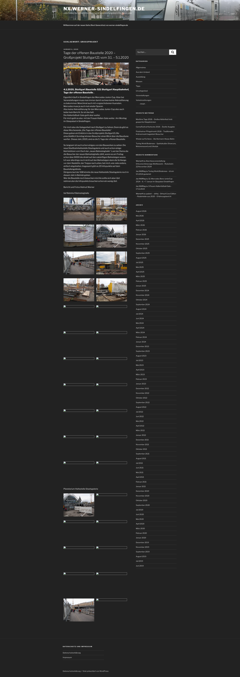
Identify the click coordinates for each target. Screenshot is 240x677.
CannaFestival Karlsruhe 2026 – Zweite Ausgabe (155, 127)
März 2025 (140, 276)
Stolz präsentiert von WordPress (95, 671)
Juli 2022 (139, 412)
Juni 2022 (140, 416)
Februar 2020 (141, 533)
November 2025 (142, 244)
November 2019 (142, 547)
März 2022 (140, 430)
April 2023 (140, 370)
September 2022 (143, 402)
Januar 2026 (141, 234)
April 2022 (140, 426)
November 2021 (142, 444)
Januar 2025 (141, 286)
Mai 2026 (140, 216)
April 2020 (140, 524)
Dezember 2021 (142, 440)
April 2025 (140, 272)
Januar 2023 (141, 384)
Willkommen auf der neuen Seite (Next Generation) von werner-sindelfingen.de (95, 25)
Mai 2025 (140, 267)
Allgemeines (141, 67)
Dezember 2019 (142, 542)
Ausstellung (140, 77)
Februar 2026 (141, 230)
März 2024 (140, 332)
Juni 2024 (140, 318)
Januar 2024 (141, 342)
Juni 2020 (140, 514)
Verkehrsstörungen (143, 100)
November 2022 (142, 393)
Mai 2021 (139, 472)
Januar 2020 (141, 538)
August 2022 (141, 407)
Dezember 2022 (142, 388)
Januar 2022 (141, 435)
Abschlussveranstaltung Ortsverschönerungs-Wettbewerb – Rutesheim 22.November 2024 (154, 164)
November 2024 (142, 295)
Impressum (67, 657)
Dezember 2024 (142, 290)
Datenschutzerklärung (72, 653)
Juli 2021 (139, 463)
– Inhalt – (142, 104)
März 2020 (140, 528)
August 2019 (141, 556)
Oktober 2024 (141, 300)
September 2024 (143, 304)
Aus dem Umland (143, 72)
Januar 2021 (141, 486)
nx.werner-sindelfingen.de (104, 8)
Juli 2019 (139, 561)
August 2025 (141, 258)
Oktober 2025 (141, 248)
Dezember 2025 (142, 239)
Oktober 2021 (141, 449)
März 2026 (140, 225)
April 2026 (140, 220)
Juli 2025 (139, 262)
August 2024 (141, 309)
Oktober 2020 (141, 500)
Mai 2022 (140, 421)
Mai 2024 (140, 323)
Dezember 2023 (142, 346)
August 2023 (141, 356)
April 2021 (140, 477)
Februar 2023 (141, 379)
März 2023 (140, 374)
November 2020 (142, 496)
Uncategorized (142, 91)
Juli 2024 (139, 314)
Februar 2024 (141, 337)
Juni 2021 (140, 468)
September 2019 (143, 552)
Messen (139, 81)
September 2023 (143, 351)
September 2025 (143, 253)
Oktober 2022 (141, 398)
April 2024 (140, 328)
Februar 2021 (141, 482)
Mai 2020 (140, 519)
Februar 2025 (141, 281)
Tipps (138, 86)
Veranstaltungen (142, 95)
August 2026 (141, 211)
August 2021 (141, 458)
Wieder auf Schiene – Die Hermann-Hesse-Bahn (155, 139)
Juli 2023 (139, 360)
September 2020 (143, 505)
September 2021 (142, 454)
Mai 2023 (140, 365)
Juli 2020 (139, 510)
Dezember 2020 (142, 491)
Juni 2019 (140, 566)
